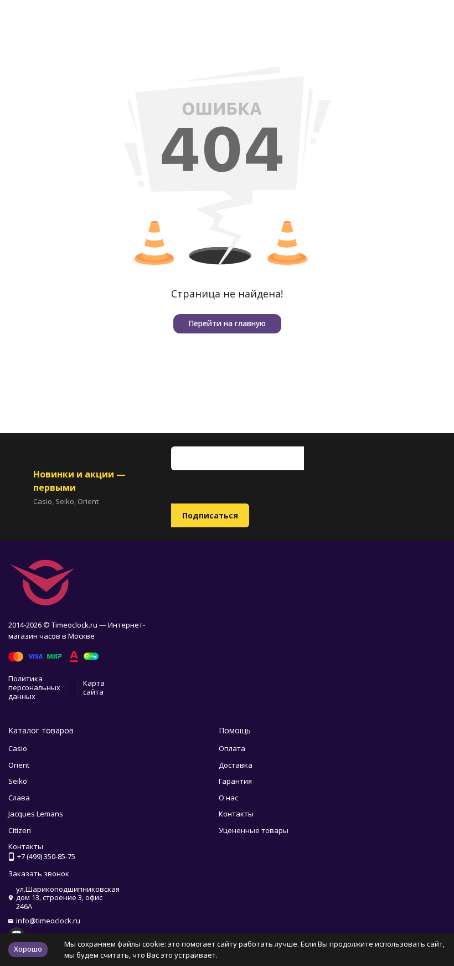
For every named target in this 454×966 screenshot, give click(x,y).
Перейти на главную (227, 323)
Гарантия (235, 781)
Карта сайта (94, 687)
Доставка (235, 765)
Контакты (236, 814)
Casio (17, 748)
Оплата (232, 748)
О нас (228, 798)
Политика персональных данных (34, 687)
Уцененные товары (253, 830)
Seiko (17, 781)
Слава (19, 798)
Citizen (19, 830)
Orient (18, 765)
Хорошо (28, 949)
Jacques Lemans (35, 814)
